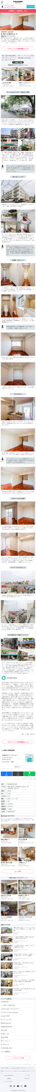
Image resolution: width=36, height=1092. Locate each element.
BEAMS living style (6, 1023)
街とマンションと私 (6, 1019)
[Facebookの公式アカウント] (25, 1086)
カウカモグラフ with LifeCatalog (9, 1012)
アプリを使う (31, 6)
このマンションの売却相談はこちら (18, 48)
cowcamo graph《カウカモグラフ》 (10, 1009)
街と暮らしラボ (5, 1033)
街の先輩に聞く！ (5, 1001)
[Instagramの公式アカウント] (10, 1086)
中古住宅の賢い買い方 (7, 1048)
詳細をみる (17, 766)
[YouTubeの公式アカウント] (18, 1086)
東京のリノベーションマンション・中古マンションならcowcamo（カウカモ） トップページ (18, 1072)
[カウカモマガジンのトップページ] (18, 2)
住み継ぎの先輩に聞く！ (7, 1026)
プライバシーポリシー (9, 1081)
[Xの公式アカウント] (21, 1086)
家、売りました (5, 1044)
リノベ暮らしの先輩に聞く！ (8, 1005)
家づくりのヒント (5, 1041)
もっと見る (18, 871)
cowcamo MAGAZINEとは (9, 1075)
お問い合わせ (27, 1078)
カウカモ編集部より (6, 1051)
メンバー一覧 (27, 1075)
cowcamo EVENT (5, 1016)
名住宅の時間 (4, 1037)
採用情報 (9, 1078)
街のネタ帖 (4, 1030)
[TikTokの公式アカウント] (14, 1086)
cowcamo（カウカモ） (24, 57)
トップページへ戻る (18, 1058)
